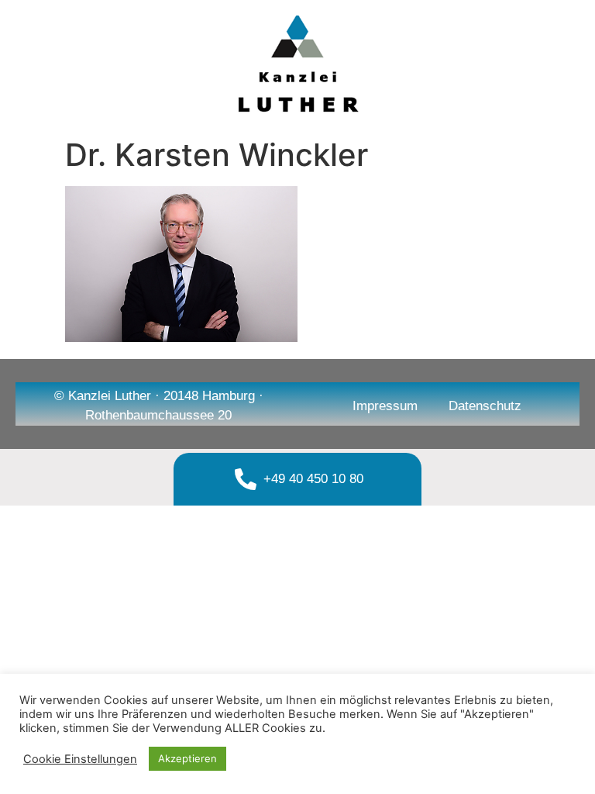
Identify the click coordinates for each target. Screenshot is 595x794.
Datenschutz (485, 406)
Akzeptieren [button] (187, 758)
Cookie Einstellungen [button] (80, 759)
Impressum (385, 406)
